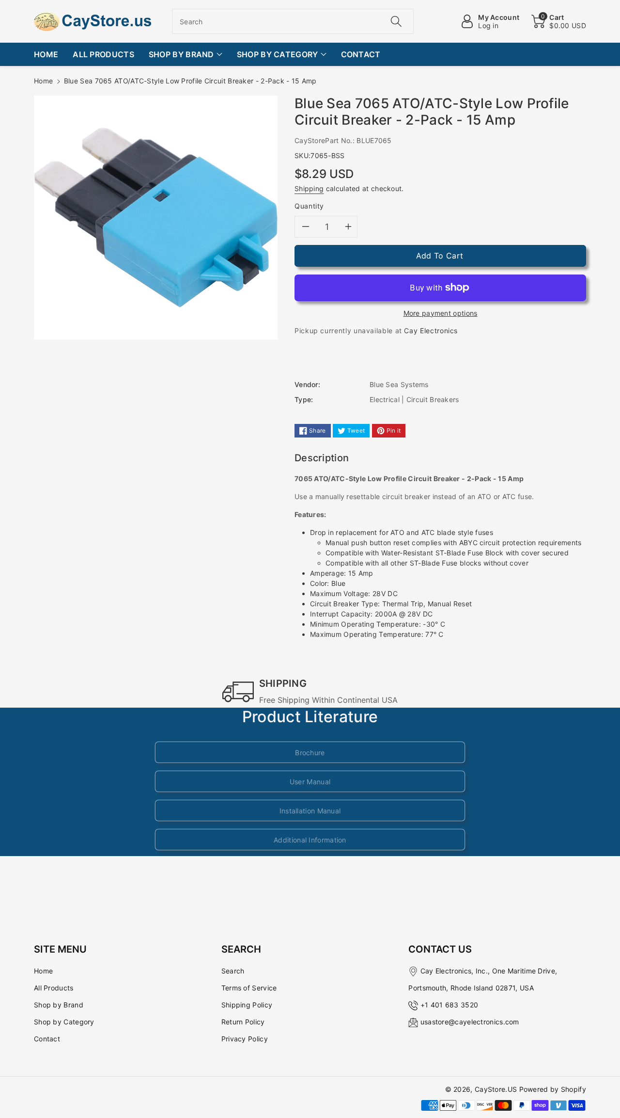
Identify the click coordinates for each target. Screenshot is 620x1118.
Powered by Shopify (552, 1089)
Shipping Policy (247, 1005)
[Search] (396, 21)
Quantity (309, 206)
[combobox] (292, 21)
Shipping (309, 188)
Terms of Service (249, 988)
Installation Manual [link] (310, 811)
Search (233, 971)
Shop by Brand (58, 1005)
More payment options (440, 313)
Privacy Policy (244, 1039)
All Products (54, 988)
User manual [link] (310, 782)
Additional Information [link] (310, 840)
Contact (47, 1039)
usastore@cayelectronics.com (469, 1022)
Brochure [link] (310, 752)
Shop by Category (64, 1022)
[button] (558, 21)
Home (43, 81)
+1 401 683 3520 (449, 1005)
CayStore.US (496, 1089)
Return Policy (243, 1022)
